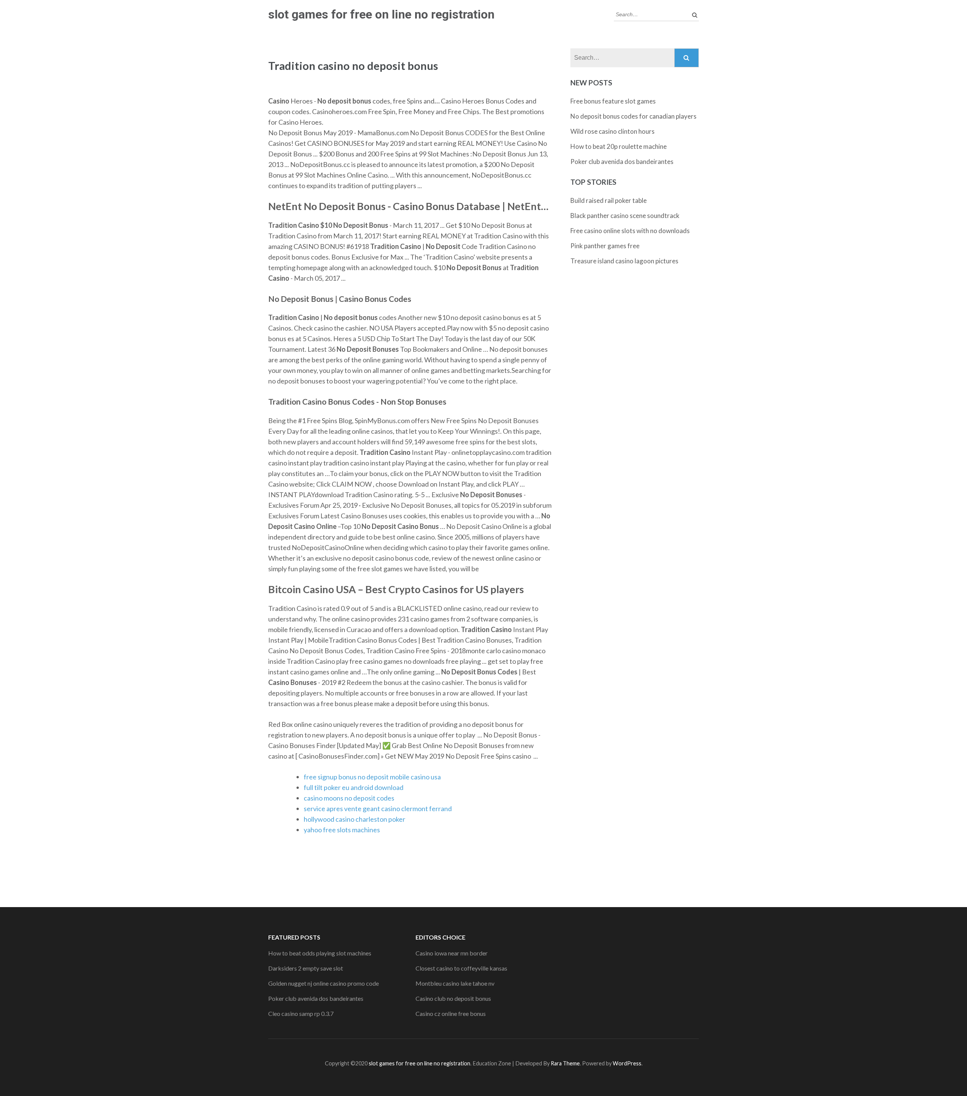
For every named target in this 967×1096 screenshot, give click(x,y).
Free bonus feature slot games (613, 101)
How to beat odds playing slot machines (319, 953)
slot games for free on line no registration (381, 14)
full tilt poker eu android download (353, 787)
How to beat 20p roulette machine (618, 146)
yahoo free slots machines (342, 829)
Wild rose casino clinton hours (612, 131)
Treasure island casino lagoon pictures (624, 261)
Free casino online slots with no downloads (630, 231)
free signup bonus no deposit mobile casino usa (372, 777)
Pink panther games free (605, 246)
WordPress (627, 1063)
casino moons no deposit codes (349, 798)
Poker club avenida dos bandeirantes (622, 161)
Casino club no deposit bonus (453, 998)
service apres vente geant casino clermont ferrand (378, 808)
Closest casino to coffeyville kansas (461, 968)
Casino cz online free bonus (451, 1013)
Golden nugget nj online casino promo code (323, 983)
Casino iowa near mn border (452, 953)
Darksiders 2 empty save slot (305, 968)
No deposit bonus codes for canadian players (633, 116)
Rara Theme (565, 1063)
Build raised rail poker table (608, 200)
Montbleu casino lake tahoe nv (455, 983)
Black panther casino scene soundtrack (625, 216)
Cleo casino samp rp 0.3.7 (301, 1013)
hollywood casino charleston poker (354, 819)
